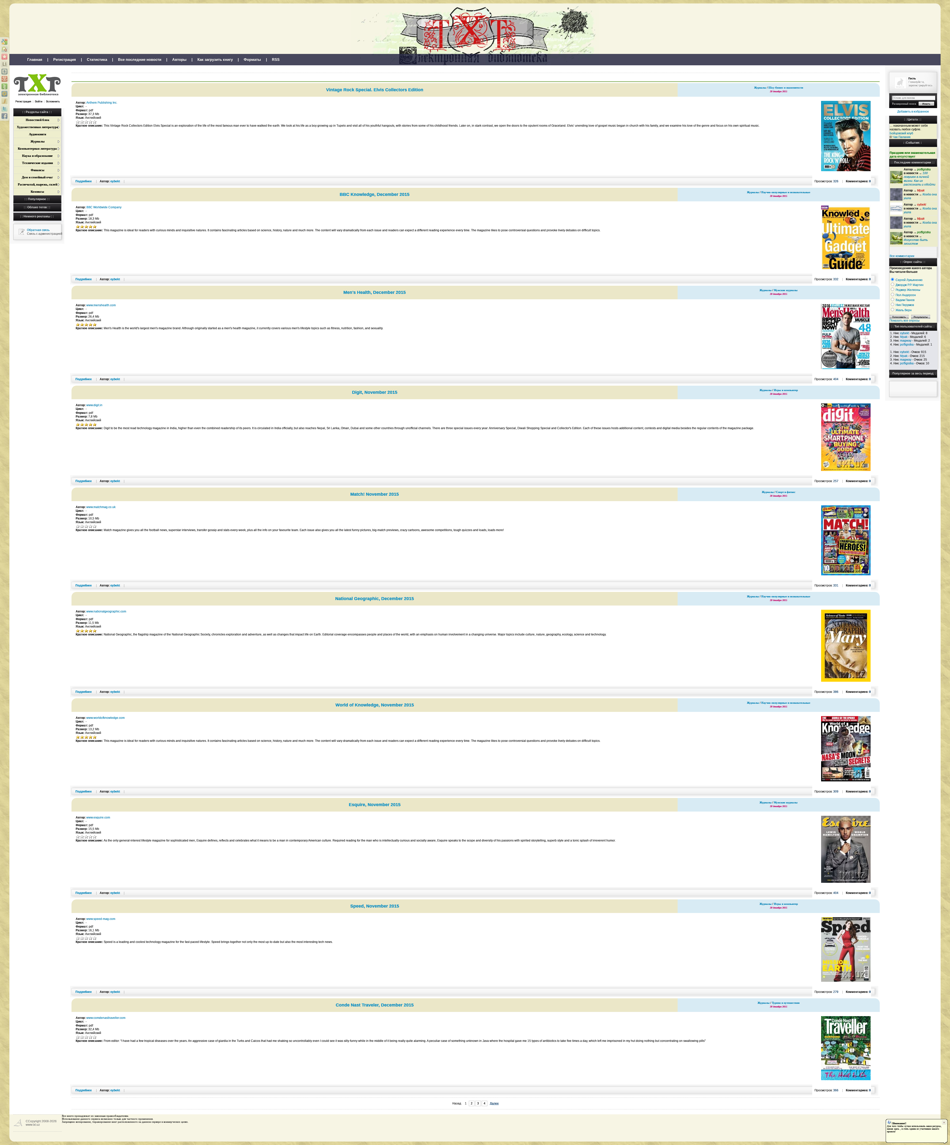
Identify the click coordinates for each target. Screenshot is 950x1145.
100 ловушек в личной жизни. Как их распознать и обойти (919, 178)
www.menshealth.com (101, 305)
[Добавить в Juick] (4, 101)
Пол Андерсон (906, 295)
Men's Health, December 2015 (374, 292)
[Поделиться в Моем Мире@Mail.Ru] (4, 94)
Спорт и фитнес (785, 492)
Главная (34, 59)
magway (905, 340)
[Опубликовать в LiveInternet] (4, 64)
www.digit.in (94, 405)
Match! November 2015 (374, 494)
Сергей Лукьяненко (909, 280)
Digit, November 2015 (374, 392)
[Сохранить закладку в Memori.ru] (4, 57)
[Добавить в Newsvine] (4, 86)
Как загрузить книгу (215, 59)
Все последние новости (139, 59)
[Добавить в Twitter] (4, 109)
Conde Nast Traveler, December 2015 (375, 1005)
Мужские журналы (786, 290)
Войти (38, 101)
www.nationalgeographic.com (106, 611)
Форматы (252, 59)
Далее (494, 1103)
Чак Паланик (901, 137)
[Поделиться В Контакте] (4, 71)
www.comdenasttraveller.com (105, 1018)
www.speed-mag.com (100, 919)
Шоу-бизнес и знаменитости (785, 87)
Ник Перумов (905, 305)
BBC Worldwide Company (103, 207)
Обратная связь (38, 230)
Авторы (179, 59)
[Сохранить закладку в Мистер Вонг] (4, 79)
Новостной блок (37, 120)
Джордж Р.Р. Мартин (910, 285)
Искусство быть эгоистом (916, 241)
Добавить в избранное (913, 111)
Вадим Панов (905, 300)
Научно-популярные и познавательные (785, 192)
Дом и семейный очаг (37, 177)
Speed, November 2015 (374, 906)
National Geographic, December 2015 (374, 598)
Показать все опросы (905, 320)
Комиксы (37, 191)
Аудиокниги (37, 134)
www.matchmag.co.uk (101, 507)
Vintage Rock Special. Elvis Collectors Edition (374, 89)
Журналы (37, 141)
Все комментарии (902, 256)
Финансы (37, 170)
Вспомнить (53, 101)
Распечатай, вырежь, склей (37, 184)
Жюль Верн (904, 310)
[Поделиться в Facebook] (4, 116)
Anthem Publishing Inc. (101, 102)
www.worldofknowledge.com (105, 718)
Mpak (903, 337)
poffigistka (907, 344)
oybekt (904, 333)
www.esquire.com (98, 817)
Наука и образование (37, 156)
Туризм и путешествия (786, 1002)
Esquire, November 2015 (375, 804)
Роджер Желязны (908, 290)
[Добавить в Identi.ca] (4, 49)
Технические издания (37, 163)
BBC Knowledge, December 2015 (374, 194)
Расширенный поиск (904, 103)
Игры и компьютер (786, 390)
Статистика (97, 59)
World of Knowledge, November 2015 (374, 704)
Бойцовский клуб (901, 133)
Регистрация (64, 59)
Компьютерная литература (37, 148)
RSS (276, 59)
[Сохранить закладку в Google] (4, 42)
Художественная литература (37, 127)
